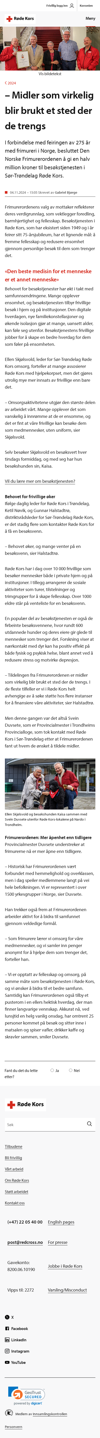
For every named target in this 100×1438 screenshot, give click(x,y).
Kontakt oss (15, 1202)
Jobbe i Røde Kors (65, 1266)
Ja (57, 1070)
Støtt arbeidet (16, 1191)
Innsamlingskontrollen (50, 1414)
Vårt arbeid (14, 1168)
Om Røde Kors (17, 1180)
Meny (90, 18)
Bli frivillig (13, 1157)
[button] (26, 1396)
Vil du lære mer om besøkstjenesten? (40, 481)
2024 (10, 82)
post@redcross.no (25, 1242)
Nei (77, 1070)
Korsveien (86, 5)
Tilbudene (13, 1146)
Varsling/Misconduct (67, 1290)
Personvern (13, 1426)
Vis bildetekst (50, 73)
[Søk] (89, 1124)
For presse (57, 1242)
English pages (61, 1222)
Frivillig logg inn (57, 5)
